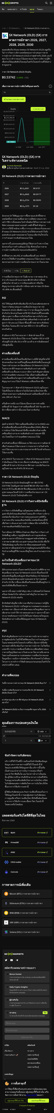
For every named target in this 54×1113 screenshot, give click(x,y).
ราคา (4, 28)
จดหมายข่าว (12, 9)
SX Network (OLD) (15, 28)
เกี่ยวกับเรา (9, 1051)
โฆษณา (40, 9)
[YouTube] (11, 960)
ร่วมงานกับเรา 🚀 (11, 1055)
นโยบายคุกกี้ (31, 1095)
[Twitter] (6, 960)
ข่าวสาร (31, 1051)
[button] (26, 683)
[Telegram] (17, 960)
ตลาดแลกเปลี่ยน (34, 1063)
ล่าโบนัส (23, 9)
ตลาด (32, 9)
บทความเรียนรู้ (33, 1055)
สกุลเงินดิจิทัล (33, 1059)
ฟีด (3, 9)
